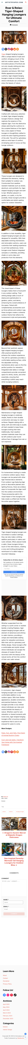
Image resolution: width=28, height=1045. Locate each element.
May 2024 (6, 1007)
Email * (6, 906)
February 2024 (7, 1016)
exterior (11, 811)
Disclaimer (6, 981)
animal (4, 811)
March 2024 (7, 1013)
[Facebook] (3, 49)
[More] (17, 49)
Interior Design (7, 1029)
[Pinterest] (11, 49)
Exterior (3, 801)
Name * (6, 899)
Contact (5, 978)
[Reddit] (14, 49)
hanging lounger (20, 811)
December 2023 (8, 1018)
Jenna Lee (5, 796)
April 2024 (6, 1010)
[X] (6, 49)
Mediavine (20, 1038)
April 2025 (6, 1004)
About (5, 975)
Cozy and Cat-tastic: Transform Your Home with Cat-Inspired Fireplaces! (12, 742)
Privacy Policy (7, 984)
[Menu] (2, 2)
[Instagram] (8, 49)
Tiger (3, 54)
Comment (5, 878)
